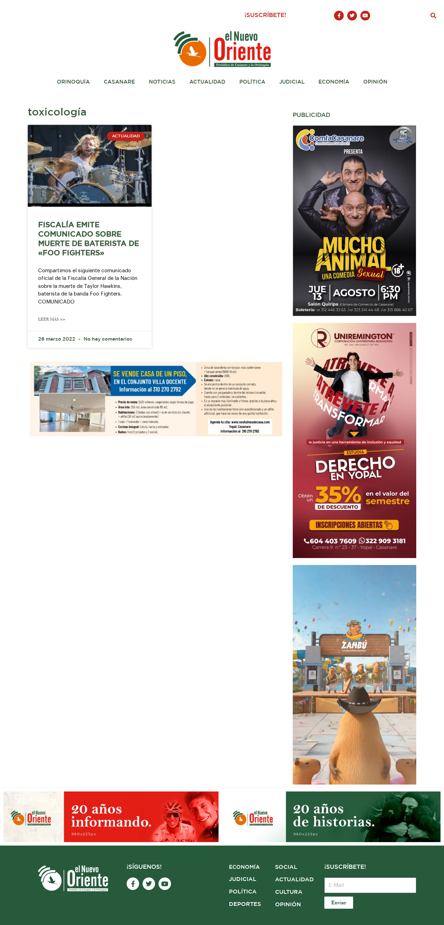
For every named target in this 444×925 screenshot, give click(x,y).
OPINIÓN (288, 904)
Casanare (119, 82)
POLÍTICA (243, 891)
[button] (433, 15)
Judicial (292, 82)
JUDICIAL (242, 879)
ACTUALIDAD (294, 879)
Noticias (162, 82)
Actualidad (207, 82)
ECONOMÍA (244, 867)
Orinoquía (73, 82)
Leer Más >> (51, 319)
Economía (333, 82)
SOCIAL (286, 867)
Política (252, 82)
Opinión (375, 82)
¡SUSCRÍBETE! (265, 15)
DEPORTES (245, 904)
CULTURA (288, 892)
